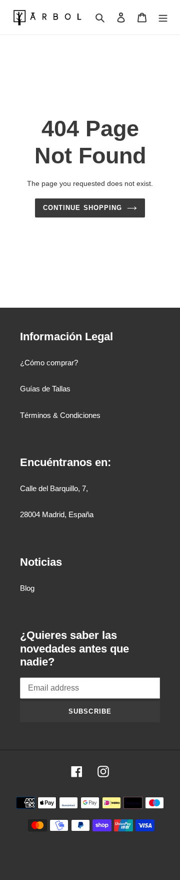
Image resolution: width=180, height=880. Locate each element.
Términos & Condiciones (60, 415)
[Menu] (163, 17)
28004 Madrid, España (57, 514)
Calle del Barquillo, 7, (54, 488)
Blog (27, 588)
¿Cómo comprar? (49, 362)
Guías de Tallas (45, 388)
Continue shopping (82, 207)
